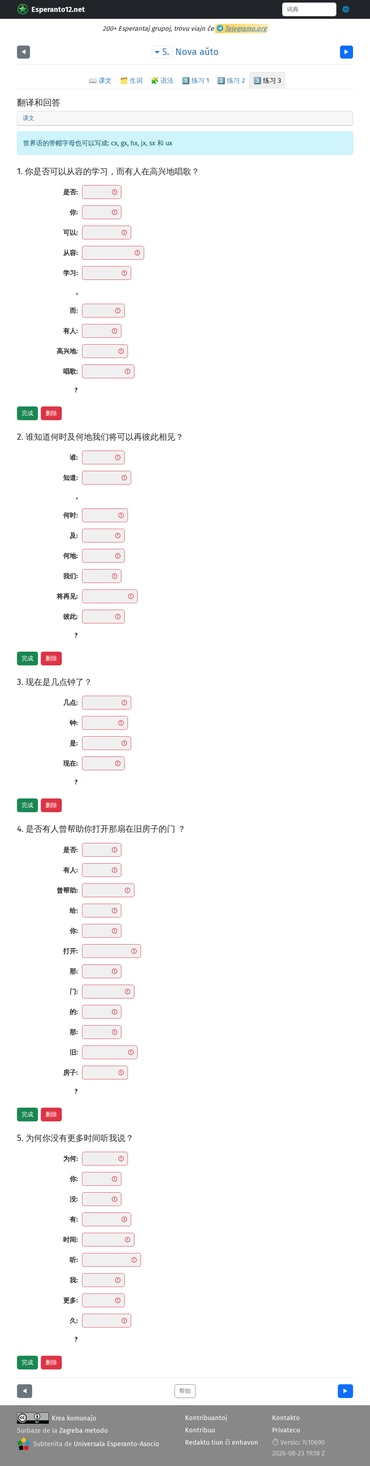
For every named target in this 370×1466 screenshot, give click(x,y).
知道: (70, 478)
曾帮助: (67, 890)
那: (74, 971)
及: (74, 536)
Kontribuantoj (206, 1418)
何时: (70, 515)
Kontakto (286, 1418)
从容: (70, 253)
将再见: (67, 596)
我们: (70, 576)
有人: (70, 331)
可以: (70, 232)
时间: (70, 1240)
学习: (70, 273)
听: (74, 1260)
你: (74, 212)
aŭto (209, 51)
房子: (70, 1073)
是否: (70, 192)
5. (165, 51)
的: (74, 1012)
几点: (70, 703)
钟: (74, 723)
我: (74, 1280)
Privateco (286, 1430)
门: (74, 992)
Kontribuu (200, 1430)
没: (74, 1199)
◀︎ (23, 51)
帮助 (185, 1391)
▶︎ (346, 51)
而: (74, 311)
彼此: (70, 617)
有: (74, 1219)
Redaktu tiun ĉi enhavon (221, 1442)
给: (74, 911)
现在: (70, 763)
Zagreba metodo (83, 1431)
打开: (70, 951)
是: (74, 743)
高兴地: (67, 351)
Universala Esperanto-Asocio (116, 1444)
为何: (70, 1159)
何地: (70, 556)
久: (74, 1321)
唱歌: (70, 371)
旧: (74, 1052)
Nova (186, 51)
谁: (74, 457)
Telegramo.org (245, 29)
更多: (70, 1300)
